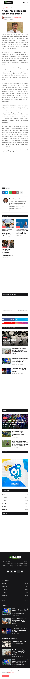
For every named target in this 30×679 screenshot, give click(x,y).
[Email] (17, 192)
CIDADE (15, 494)
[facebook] (8, 571)
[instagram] (18, 571)
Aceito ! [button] (5, 676)
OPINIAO (12, 8)
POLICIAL (15, 503)
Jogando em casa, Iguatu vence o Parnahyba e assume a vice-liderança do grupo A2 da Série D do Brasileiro (20, 443)
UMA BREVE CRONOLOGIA (19, 641)
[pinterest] (22, 571)
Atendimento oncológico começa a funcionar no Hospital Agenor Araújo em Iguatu (19, 351)
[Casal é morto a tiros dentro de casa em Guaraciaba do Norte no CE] (6, 371)
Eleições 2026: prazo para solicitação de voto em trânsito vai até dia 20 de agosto (19, 621)
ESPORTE (15, 586)
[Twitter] (6, 192)
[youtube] (15, 571)
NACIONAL (15, 497)
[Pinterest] (14, 192)
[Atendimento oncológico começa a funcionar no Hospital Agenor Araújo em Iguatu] (6, 351)
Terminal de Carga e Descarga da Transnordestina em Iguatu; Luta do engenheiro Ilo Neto (7, 232)
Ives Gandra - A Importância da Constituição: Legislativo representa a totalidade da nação (8, 252)
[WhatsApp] (10, 192)
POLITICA (15, 506)
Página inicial (5, 8)
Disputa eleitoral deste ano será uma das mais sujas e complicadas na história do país (22, 231)
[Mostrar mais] (21, 192)
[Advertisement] (15, 170)
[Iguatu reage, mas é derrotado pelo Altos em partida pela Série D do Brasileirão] (6, 434)
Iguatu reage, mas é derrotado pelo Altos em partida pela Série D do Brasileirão (18, 433)
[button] (2, 2)
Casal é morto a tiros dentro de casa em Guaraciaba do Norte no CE (19, 370)
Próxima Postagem (23, 310)
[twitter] (11, 571)
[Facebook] (3, 192)
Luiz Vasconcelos (15, 199)
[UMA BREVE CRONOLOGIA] (6, 644)
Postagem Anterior (7, 310)
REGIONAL (15, 509)
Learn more (11, 672)
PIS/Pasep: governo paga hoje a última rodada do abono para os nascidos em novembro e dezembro (20, 361)
